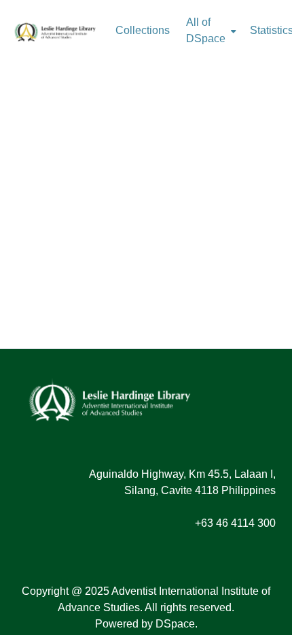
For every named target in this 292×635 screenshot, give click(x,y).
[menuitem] (209, 30)
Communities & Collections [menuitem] (142, 30)
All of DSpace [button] (205, 30)
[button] (55, 31)
